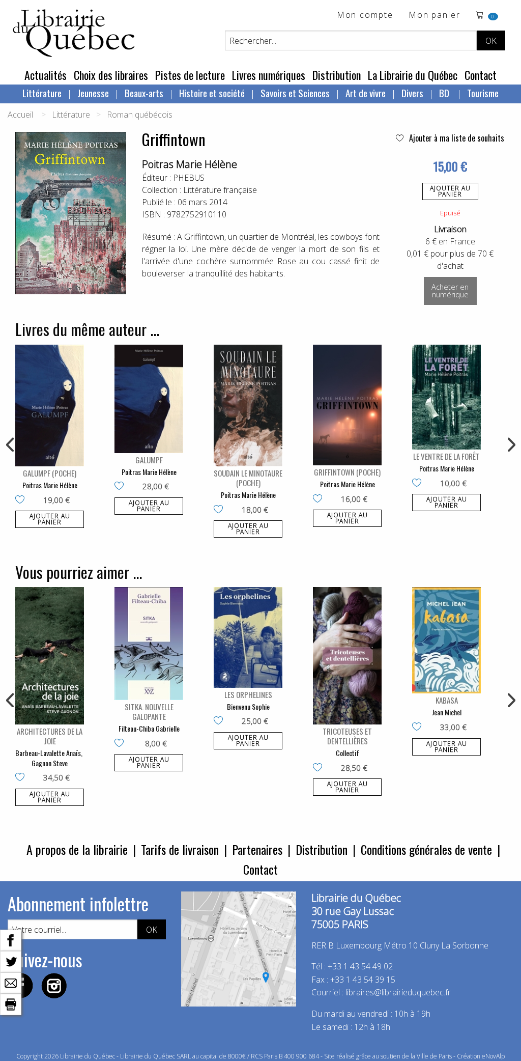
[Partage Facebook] (10, 939)
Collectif (347, 752)
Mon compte (365, 15)
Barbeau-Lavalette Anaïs (48, 752)
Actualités (45, 74)
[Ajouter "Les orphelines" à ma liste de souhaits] (220, 721)
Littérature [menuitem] (42, 93)
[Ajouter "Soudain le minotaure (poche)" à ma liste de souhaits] (220, 510)
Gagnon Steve (50, 763)
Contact (481, 74)
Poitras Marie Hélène (189, 164)
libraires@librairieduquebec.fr (398, 992)
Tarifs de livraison (180, 849)
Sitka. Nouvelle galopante (149, 711)
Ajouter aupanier (450, 191)
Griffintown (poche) (347, 472)
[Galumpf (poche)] (49, 405)
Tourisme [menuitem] (483, 93)
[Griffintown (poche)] (347, 405)
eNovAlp (493, 1056)
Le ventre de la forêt (446, 456)
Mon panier (434, 15)
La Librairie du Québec (412, 74)
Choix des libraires (111, 74)
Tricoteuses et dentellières (347, 735)
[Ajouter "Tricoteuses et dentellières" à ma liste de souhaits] (320, 768)
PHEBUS (189, 177)
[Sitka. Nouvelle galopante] (148, 643)
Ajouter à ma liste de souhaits (455, 138)
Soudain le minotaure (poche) (248, 477)
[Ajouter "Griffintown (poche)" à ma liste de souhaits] (320, 499)
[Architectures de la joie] (49, 655)
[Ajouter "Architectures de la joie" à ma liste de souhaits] (22, 778)
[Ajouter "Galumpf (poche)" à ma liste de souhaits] (22, 500)
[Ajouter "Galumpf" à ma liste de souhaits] (121, 486)
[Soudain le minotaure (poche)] (248, 405)
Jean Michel (446, 712)
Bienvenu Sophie (248, 706)
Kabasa (447, 700)
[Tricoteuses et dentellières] (347, 655)
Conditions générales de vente (426, 849)
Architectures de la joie (49, 735)
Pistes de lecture (190, 74)
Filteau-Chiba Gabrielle (149, 728)
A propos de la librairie (77, 849)
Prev (11, 445)
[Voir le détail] (49, 405)
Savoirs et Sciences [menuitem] (295, 93)
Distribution (336, 74)
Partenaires (257, 849)
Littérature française (220, 190)
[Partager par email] (10, 982)
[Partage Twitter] (10, 960)
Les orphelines (248, 694)
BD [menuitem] (445, 93)
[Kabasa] (446, 640)
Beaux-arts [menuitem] (144, 93)
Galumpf (149, 459)
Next (510, 445)
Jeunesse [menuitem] (93, 93)
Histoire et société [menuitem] (212, 93)
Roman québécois (139, 114)
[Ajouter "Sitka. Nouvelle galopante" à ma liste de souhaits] (121, 743)
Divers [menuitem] (412, 93)
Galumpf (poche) (49, 473)
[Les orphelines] (248, 637)
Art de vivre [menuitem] (365, 93)
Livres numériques (268, 74)
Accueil (20, 114)
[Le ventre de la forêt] (446, 397)
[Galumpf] (148, 399)
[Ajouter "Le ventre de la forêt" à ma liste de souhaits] (419, 483)
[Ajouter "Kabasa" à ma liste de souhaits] (419, 727)
